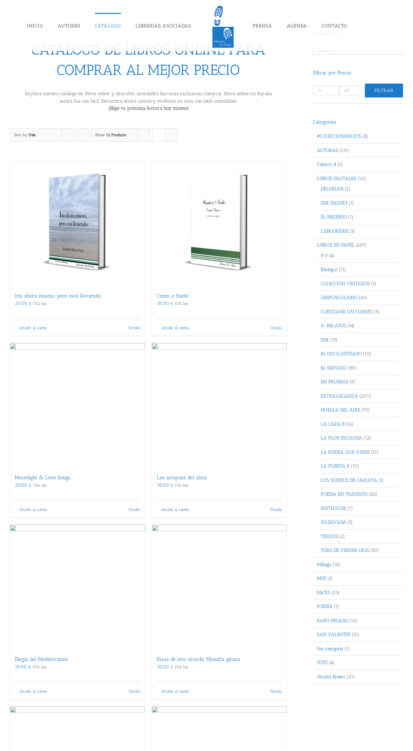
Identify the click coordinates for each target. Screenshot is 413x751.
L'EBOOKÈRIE (334, 231)
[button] (351, 25)
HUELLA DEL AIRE (340, 410)
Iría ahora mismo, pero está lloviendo (58, 296)
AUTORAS (327, 150)
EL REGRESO (334, 217)
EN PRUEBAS (334, 382)
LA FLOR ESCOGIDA (341, 438)
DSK (325, 340)
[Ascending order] (82, 135)
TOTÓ (322, 662)
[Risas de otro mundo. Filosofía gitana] (219, 587)
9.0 (324, 256)
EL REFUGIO (334, 368)
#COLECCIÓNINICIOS (339, 136)
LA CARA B (333, 424)
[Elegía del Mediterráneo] (77, 587)
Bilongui (329, 269)
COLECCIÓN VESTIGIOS (345, 284)
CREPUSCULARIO (339, 297)
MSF (321, 578)
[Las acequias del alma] (219, 405)
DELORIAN (332, 189)
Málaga (324, 564)
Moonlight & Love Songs (42, 477)
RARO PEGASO (332, 621)
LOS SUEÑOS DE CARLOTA (349, 480)
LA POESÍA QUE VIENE (345, 452)
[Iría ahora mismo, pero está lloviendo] (77, 223)
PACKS (323, 592)
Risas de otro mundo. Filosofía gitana (198, 659)
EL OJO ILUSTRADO (341, 354)
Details (134, 328)
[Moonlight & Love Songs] (77, 405)
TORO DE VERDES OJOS (345, 550)
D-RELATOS (333, 326)
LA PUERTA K (335, 466)
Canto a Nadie (172, 296)
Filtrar (384, 90)
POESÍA (325, 606)
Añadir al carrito (33, 328)
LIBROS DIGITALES (336, 178)
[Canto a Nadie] (219, 223)
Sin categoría (330, 649)
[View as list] (171, 135)
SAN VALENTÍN (334, 634)
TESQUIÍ (329, 536)
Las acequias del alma (182, 477)
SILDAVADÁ (333, 522)
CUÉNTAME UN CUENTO (347, 312)
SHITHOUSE (333, 508)
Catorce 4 (326, 164)
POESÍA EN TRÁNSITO (344, 494)
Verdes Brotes (331, 677)
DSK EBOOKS (334, 203)
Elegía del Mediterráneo (41, 659)
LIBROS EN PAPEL (336, 245)
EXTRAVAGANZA (339, 396)
